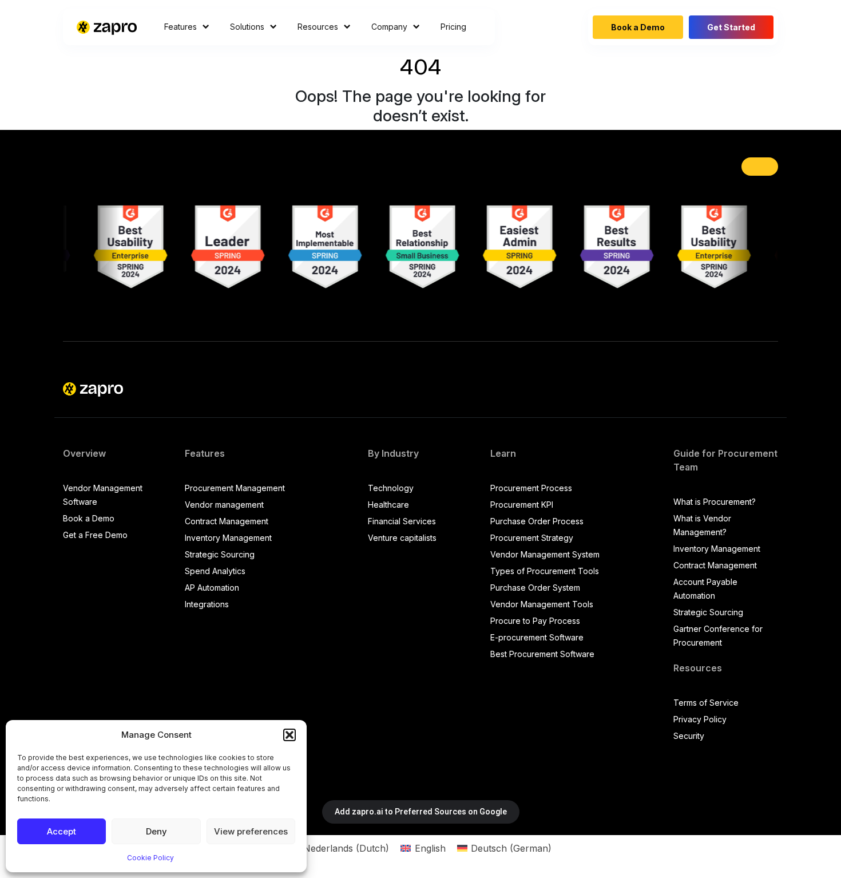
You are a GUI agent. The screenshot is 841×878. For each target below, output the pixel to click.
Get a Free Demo (95, 535)
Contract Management (226, 521)
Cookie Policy (150, 857)
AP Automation (212, 587)
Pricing (453, 26)
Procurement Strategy (531, 538)
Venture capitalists (402, 538)
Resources (317, 26)
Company (389, 26)
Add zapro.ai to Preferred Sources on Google (421, 811)
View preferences (251, 831)
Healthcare (388, 504)
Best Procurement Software (542, 654)
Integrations (207, 604)
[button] (289, 735)
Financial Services (402, 521)
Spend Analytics (215, 571)
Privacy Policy (700, 719)
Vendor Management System (545, 554)
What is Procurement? (714, 502)
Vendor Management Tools (541, 604)
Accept (61, 831)
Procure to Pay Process (535, 621)
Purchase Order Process (537, 521)
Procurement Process (531, 488)
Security (688, 736)
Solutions (247, 26)
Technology (391, 488)
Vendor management (224, 504)
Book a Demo (638, 27)
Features (180, 26)
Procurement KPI (521, 504)
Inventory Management (228, 538)
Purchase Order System (535, 587)
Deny (156, 831)
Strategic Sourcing (220, 554)
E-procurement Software (537, 637)
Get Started (731, 27)
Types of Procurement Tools (544, 571)
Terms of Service (706, 702)
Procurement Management (235, 488)
